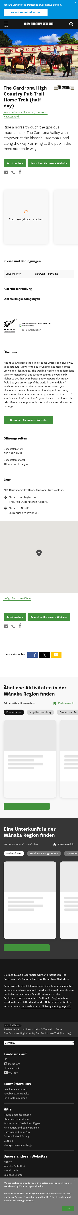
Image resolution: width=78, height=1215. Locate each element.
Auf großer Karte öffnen (17, 598)
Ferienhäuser (14, 853)
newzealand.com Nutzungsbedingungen (46, 1006)
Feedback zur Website (16, 1093)
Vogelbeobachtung (40, 712)
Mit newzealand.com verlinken (21, 1127)
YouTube (13, 1072)
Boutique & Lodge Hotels (44, 853)
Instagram (14, 1063)
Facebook (13, 1068)
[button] (6, 24)
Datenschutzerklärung (16, 1136)
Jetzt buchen (15, 163)
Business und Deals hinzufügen (22, 1123)
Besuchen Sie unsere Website (48, 163)
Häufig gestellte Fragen (17, 1114)
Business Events (13, 1174)
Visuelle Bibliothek (14, 1166)
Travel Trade (11, 1170)
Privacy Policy (30, 1197)
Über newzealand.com (16, 1119)
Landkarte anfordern (15, 1089)
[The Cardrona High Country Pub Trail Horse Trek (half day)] (64, 87)
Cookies (8, 1140)
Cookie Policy (49, 1197)
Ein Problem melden (15, 1098)
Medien (8, 1161)
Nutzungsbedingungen (17, 1132)
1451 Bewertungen (31, 329)
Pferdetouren (13, 712)
